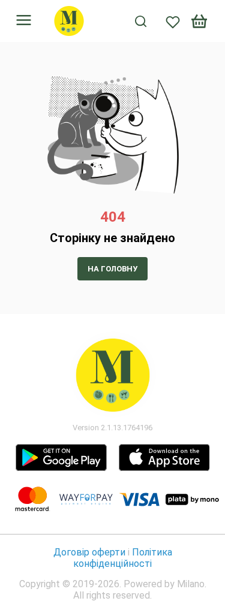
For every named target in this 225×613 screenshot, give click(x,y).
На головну (112, 268)
